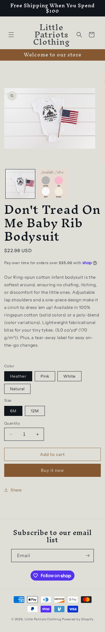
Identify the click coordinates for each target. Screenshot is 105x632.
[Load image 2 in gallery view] (52, 184)
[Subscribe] (87, 555)
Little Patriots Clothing (43, 619)
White (69, 376)
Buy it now (52, 470)
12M (35, 410)
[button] (11, 35)
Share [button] (16, 490)
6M (13, 410)
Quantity (12, 423)
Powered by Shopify (78, 619)
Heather (18, 376)
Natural (17, 388)
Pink (45, 376)
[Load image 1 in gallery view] (20, 184)
